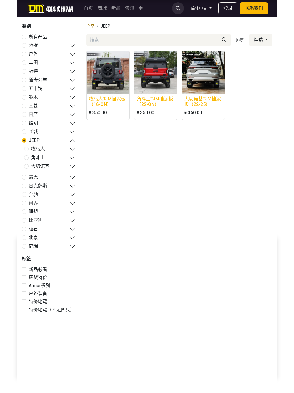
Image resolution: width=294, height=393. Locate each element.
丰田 (33, 62)
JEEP (34, 140)
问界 (33, 203)
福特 (33, 71)
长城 (33, 131)
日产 (33, 114)
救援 (33, 45)
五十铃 (35, 88)
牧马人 (38, 149)
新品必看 (38, 269)
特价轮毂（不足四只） (52, 309)
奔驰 (33, 194)
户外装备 (38, 293)
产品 (90, 26)
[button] (178, 8)
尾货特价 (38, 277)
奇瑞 (33, 246)
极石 (33, 229)
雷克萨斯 (38, 185)
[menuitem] (88, 8)
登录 (228, 8)
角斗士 (38, 157)
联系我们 (254, 8)
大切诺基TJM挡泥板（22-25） (202, 101)
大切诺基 (40, 166)
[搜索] (224, 40)
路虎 (33, 177)
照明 (33, 123)
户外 (33, 54)
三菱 (33, 105)
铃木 (33, 97)
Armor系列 (39, 285)
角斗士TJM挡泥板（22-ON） (155, 101)
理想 (33, 211)
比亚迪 (35, 220)
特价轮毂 (38, 301)
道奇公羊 (38, 80)
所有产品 (38, 36)
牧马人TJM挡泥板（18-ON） (107, 101)
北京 (33, 237)
